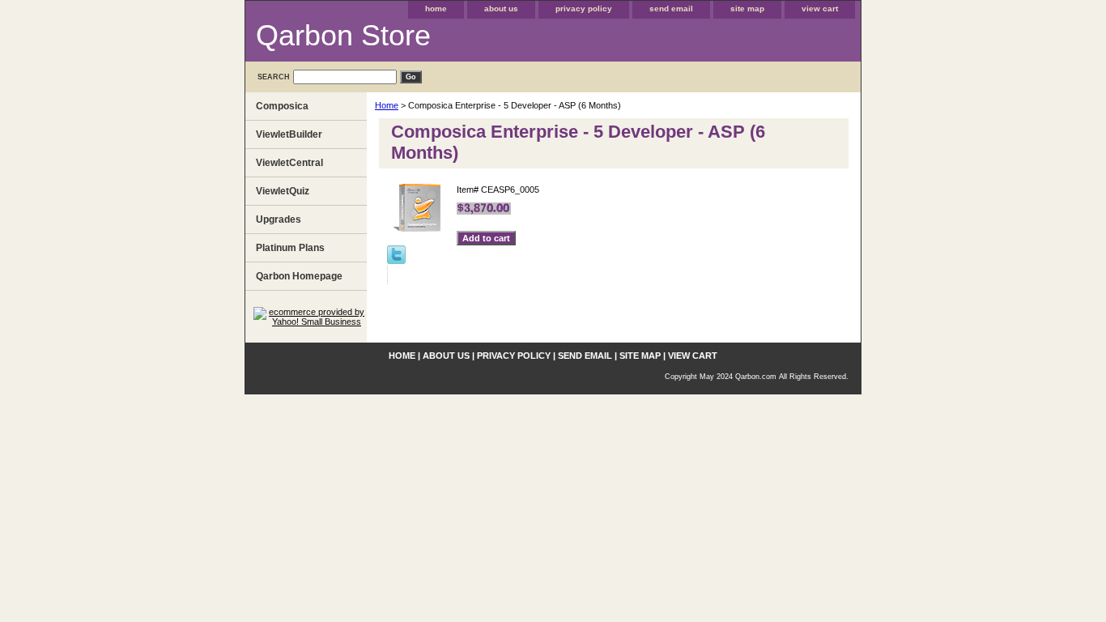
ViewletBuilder (289, 134)
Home (386, 105)
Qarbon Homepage (299, 276)
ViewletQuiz (282, 191)
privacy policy (583, 8)
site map (747, 8)
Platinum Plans (290, 247)
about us (501, 8)
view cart (820, 8)
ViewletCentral (289, 162)
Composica (282, 106)
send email (671, 8)
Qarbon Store (343, 35)
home (436, 8)
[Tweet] (396, 261)
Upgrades (278, 219)
